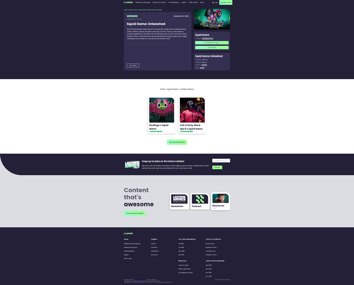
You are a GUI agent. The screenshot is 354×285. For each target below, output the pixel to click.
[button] (184, 2)
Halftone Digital (226, 279)
